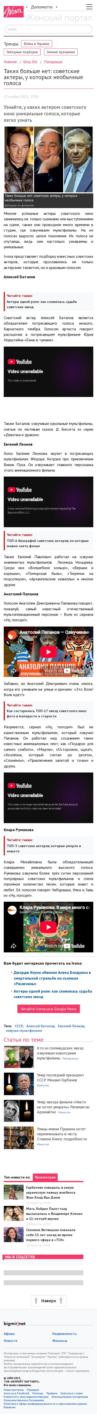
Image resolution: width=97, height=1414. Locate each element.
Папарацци (53, 61)
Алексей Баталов (40, 1026)
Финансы (59, 1340)
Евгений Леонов (71, 1026)
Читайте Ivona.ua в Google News (49, 1008)
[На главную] (59, 18)
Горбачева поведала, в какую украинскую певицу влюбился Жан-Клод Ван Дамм (50, 1192)
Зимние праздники (61, 52)
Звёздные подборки (22, 52)
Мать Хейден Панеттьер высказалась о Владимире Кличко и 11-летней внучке (54, 1213)
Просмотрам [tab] (45, 1177)
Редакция (33, 1390)
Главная (10, 61)
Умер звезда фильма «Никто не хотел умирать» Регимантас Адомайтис (63, 1106)
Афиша (9, 1333)
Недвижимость (64, 1333)
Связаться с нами (71, 1393)
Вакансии (9, 1407)
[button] (48, 1300)
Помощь (37, 1393)
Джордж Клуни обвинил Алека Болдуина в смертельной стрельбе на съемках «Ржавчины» (52, 978)
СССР (19, 1026)
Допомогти (41, 7)
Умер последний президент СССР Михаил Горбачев (60, 1077)
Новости (43, 1085)
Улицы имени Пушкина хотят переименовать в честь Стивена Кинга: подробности (62, 1133)
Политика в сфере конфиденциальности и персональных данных (45, 1404)
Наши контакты (14, 1390)
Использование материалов (70, 1397)
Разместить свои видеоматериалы (26, 1397)
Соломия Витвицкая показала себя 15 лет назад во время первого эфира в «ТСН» (50, 1235)
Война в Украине (36, 43)
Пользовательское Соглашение (24, 1400)
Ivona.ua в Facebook (16, 1393)
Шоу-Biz (30, 61)
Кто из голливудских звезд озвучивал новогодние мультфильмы (60, 1052)
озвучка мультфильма (24, 1030)
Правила (52, 1393)
